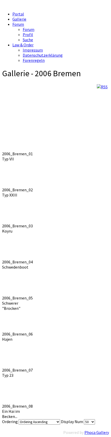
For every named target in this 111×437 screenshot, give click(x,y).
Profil (28, 34)
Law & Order (23, 44)
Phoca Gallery (96, 432)
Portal (18, 13)
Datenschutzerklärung (43, 55)
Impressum (33, 50)
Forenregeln (34, 60)
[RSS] (102, 86)
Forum (18, 24)
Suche (28, 39)
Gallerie (19, 19)
